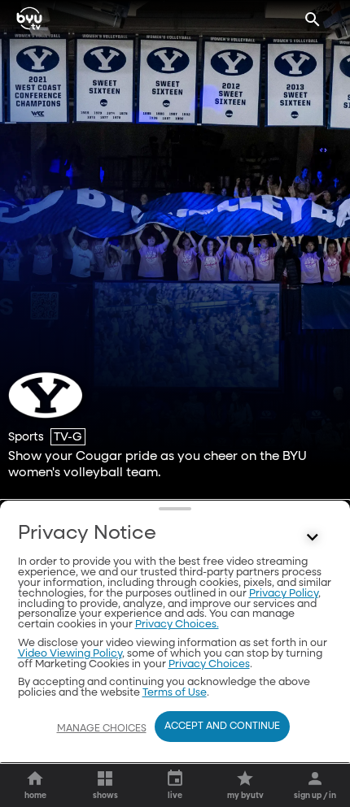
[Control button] (312, 537)
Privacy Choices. (177, 624)
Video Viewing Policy (70, 654)
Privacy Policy (283, 593)
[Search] (312, 19)
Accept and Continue (222, 726)
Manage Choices (102, 729)
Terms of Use (174, 693)
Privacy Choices (209, 664)
